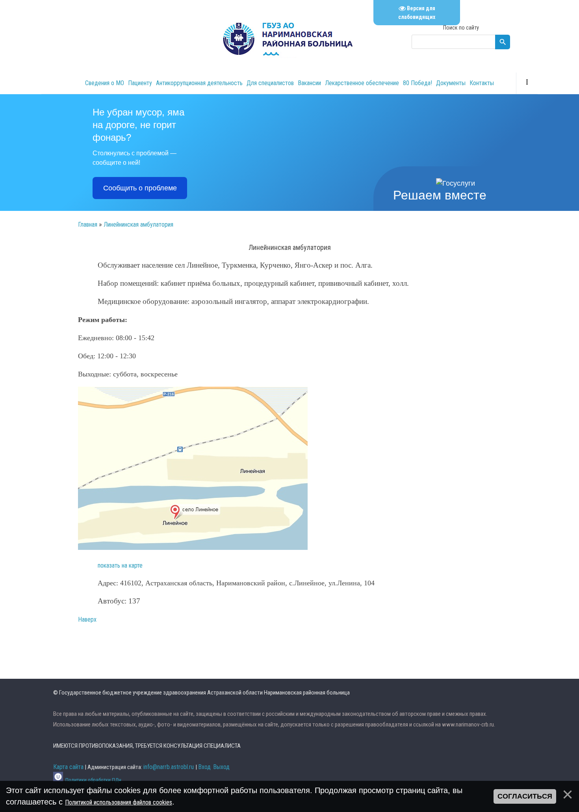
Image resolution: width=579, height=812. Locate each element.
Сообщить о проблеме (140, 188)
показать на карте (120, 565)
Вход (204, 767)
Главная (87, 224)
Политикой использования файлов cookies (118, 802)
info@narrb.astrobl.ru (168, 767)
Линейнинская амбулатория (138, 224)
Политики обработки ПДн (93, 780)
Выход (221, 767)
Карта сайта (68, 767)
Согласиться (524, 796)
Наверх (87, 619)
